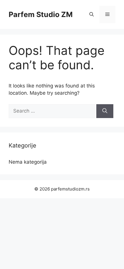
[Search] (104, 111)
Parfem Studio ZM (41, 14)
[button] (91, 14)
